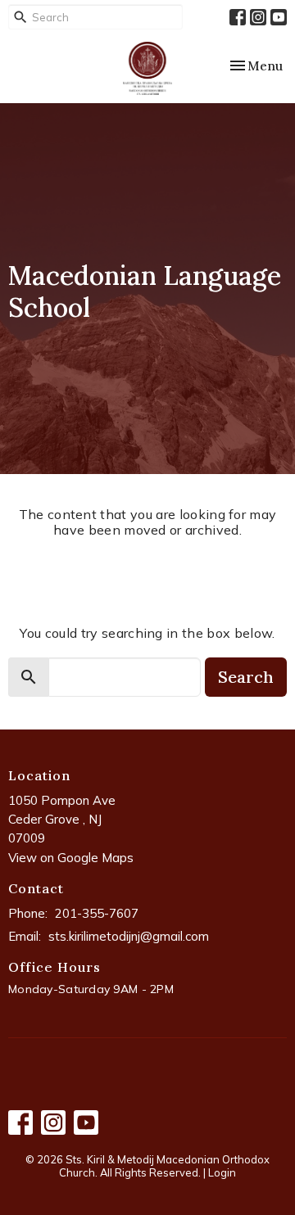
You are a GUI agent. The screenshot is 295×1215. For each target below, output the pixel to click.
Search (246, 676)
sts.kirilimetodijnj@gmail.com (128, 936)
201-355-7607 (96, 913)
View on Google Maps (71, 857)
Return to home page (147, 572)
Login (222, 1172)
